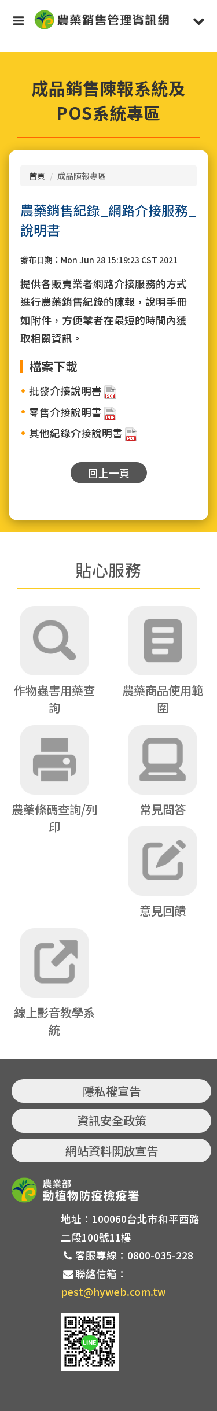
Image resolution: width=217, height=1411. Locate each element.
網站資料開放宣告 (111, 1150)
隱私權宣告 (112, 1091)
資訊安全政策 (111, 1120)
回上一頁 (109, 473)
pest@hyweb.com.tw (113, 1291)
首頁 (37, 176)
